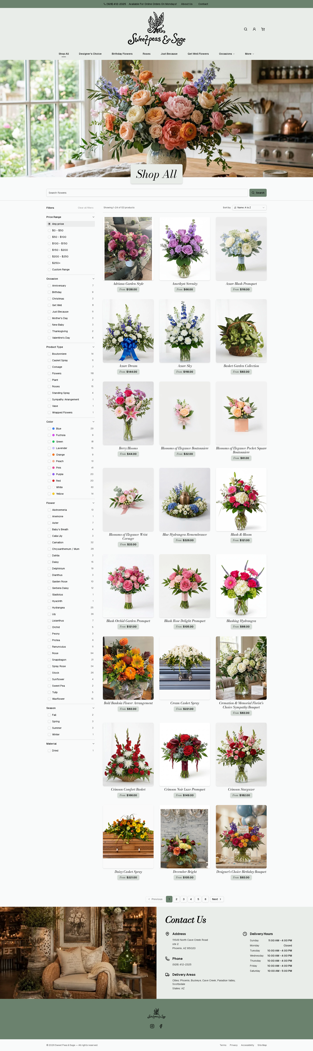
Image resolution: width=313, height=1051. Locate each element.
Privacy (233, 1045)
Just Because (169, 53)
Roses (147, 53)
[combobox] (249, 207)
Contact (203, 4)
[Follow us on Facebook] (160, 1026)
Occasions (225, 53)
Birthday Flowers (122, 53)
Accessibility (247, 1045)
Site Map (262, 1045)
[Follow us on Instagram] (152, 1026)
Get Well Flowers (198, 53)
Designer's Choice (90, 53)
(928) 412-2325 (116, 4)
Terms (223, 1045)
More (248, 53)
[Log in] (254, 29)
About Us (187, 4)
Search (260, 192)
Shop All (64, 53)
